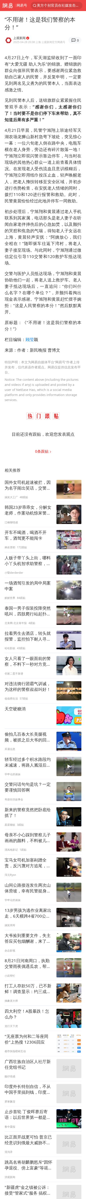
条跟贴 (42, 451)
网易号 (22, 5)
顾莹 (30, 339)
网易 (7, 5)
